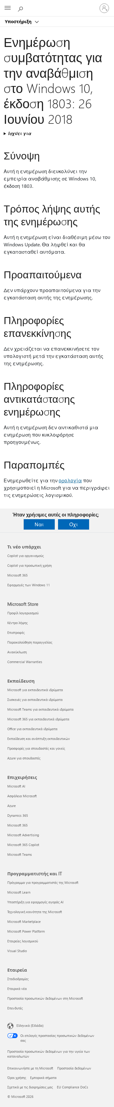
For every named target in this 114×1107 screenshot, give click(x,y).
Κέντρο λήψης (17, 622)
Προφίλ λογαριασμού (23, 613)
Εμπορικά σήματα (43, 1077)
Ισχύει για (19, 133)
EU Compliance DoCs (72, 1087)
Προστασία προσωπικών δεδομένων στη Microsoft (45, 998)
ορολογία (70, 480)
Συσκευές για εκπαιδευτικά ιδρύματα (35, 699)
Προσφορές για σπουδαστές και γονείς (36, 748)
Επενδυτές (15, 1008)
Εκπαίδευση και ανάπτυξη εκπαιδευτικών (38, 738)
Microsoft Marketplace (24, 921)
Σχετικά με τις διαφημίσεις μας (30, 1087)
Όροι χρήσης (16, 1077)
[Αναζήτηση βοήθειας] (21, 8)
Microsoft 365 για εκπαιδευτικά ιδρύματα (38, 719)
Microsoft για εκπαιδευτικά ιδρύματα (35, 689)
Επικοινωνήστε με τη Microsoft (30, 1068)
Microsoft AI (16, 786)
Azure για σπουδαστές (23, 758)
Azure (11, 805)
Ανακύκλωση (17, 652)
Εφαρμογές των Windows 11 (28, 585)
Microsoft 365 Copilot (23, 844)
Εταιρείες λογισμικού (22, 941)
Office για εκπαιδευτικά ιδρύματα (32, 729)
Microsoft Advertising (23, 835)
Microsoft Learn (18, 892)
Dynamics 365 (17, 815)
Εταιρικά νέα (17, 988)
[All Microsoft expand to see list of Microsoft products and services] (7, 8)
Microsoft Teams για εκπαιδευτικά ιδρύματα (40, 709)
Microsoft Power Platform (26, 931)
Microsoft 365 (17, 575)
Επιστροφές (16, 632)
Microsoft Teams (19, 854)
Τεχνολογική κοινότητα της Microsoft (34, 911)
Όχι (73, 524)
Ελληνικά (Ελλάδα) (29, 1025)
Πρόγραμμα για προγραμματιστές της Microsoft (42, 882)
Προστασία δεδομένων (74, 1068)
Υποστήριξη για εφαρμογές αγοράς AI (35, 902)
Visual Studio (17, 950)
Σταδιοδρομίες (18, 979)
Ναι (39, 524)
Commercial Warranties (24, 661)
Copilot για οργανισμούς (25, 555)
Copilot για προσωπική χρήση (29, 565)
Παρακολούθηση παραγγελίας (29, 642)
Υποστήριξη (19, 21)
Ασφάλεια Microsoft (22, 796)
